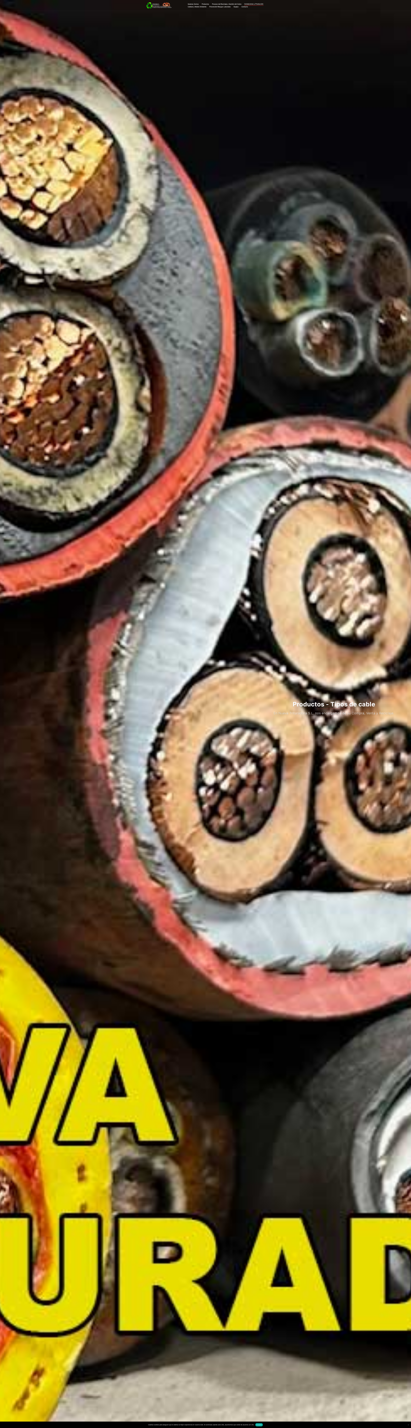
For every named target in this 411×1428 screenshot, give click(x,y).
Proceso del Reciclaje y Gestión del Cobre (226, 4)
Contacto (244, 7)
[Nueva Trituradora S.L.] (160, 5)
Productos (205, 4)
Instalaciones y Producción (253, 4)
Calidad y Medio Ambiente (197, 7)
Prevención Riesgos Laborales (220, 7)
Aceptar (259, 1425)
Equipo (236, 7)
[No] (408, 1425)
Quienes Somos (193, 4)
